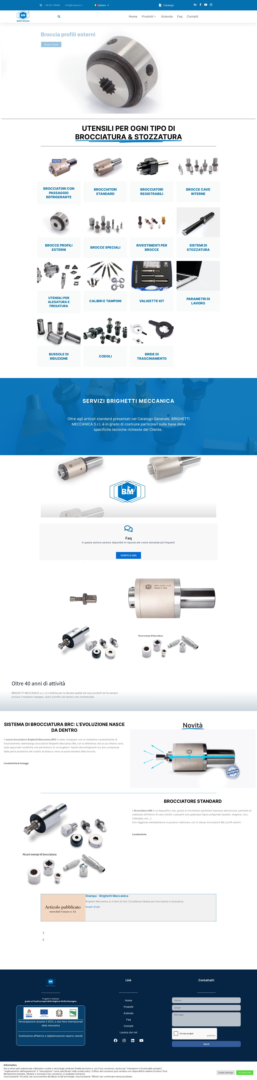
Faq (179, 16)
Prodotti (147, 16)
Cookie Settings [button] (225, 1072)
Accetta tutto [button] (244, 1072)
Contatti (192, 16)
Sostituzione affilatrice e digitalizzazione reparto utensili (51, 1035)
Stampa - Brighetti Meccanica (107, 896)
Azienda (167, 16)
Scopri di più (93, 906)
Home (133, 16)
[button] (59, 16)
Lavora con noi (128, 1032)
